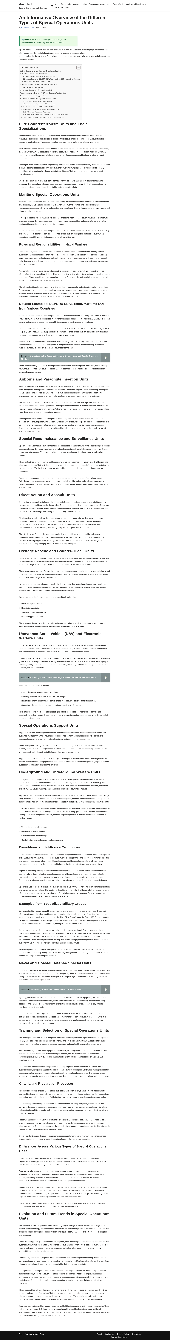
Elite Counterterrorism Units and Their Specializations (41, 71)
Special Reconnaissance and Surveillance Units (39, 84)
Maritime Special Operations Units (34, 74)
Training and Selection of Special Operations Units (41, 109)
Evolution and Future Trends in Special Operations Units (43, 117)
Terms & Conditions (119, 1337)
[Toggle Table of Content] (77, 68)
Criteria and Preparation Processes (38, 112)
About (99, 1334)
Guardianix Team (27, 28)
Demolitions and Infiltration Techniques (39, 101)
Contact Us (109, 1334)
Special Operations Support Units (34, 96)
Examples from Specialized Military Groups (40, 104)
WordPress (39, 1334)
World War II (118, 4)
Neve (21, 1334)
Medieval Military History (136, 4)
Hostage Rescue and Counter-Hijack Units (37, 90)
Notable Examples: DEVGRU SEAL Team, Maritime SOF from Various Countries (53, 79)
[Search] (52, 6)
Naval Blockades (62, 7)
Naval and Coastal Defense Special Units (38, 106)
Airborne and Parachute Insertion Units (36, 82)
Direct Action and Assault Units (33, 87)
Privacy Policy (123, 1334)
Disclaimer (136, 1334)
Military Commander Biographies (95, 4)
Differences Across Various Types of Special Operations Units (47, 114)
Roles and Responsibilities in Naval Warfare (40, 76)
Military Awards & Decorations (67, 4)
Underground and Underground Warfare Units (39, 98)
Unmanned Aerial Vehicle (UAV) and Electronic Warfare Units (44, 93)
